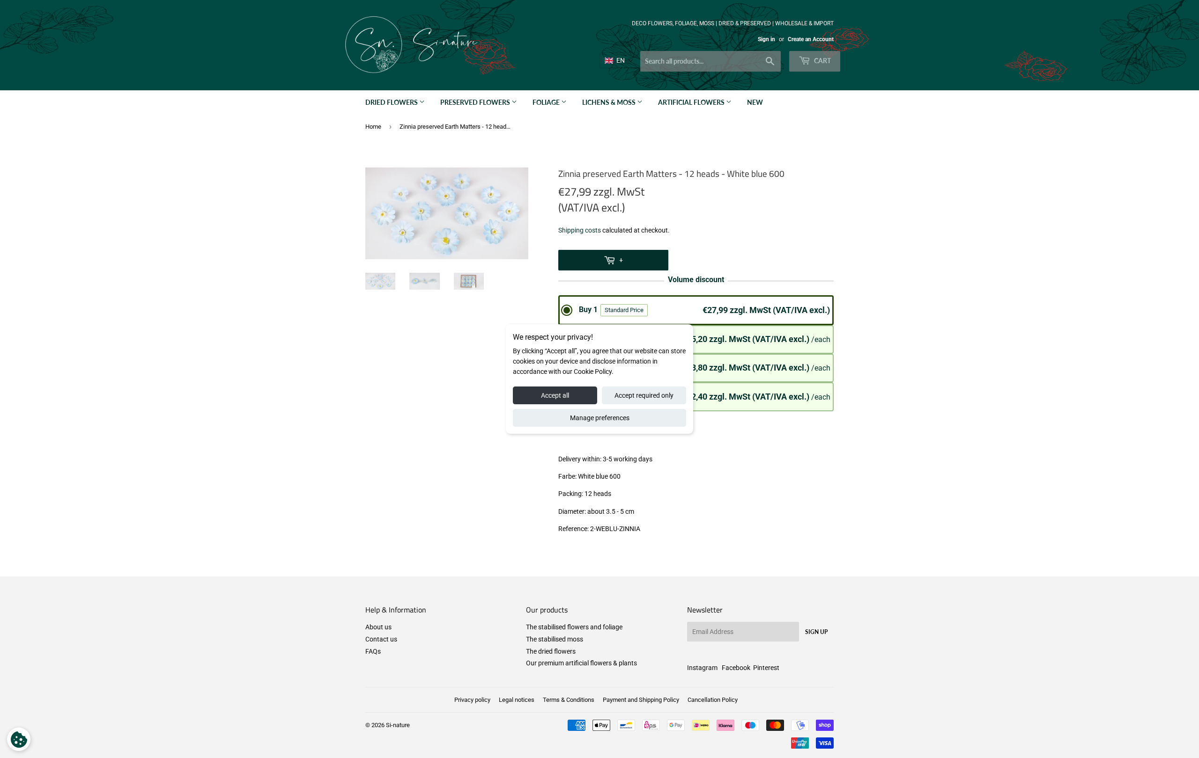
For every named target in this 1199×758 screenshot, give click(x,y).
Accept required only (644, 395)
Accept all (555, 395)
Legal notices (516, 699)
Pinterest (766, 667)
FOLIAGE (547, 102)
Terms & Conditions (568, 699)
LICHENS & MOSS (609, 102)
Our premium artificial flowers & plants (581, 663)
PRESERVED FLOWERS (475, 102)
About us (378, 627)
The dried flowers (551, 651)
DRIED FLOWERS (392, 102)
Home (373, 126)
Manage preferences (599, 418)
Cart (822, 61)
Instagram (702, 667)
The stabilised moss (554, 639)
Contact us (381, 639)
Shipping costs (579, 230)
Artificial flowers (692, 102)
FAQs (373, 651)
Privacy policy (472, 699)
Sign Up (816, 631)
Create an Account (811, 39)
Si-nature (398, 725)
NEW (755, 102)
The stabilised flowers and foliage (574, 627)
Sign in (766, 39)
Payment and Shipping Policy (641, 699)
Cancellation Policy (713, 699)
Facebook (736, 667)
